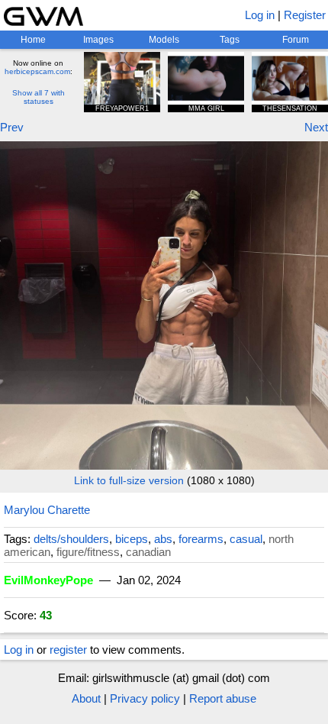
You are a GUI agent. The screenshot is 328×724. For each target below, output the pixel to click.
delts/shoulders (71, 538)
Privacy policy (145, 698)
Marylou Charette (47, 509)
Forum (295, 39)
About (86, 698)
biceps (131, 538)
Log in (260, 14)
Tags (230, 39)
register (68, 649)
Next (316, 127)
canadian (148, 551)
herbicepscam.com (37, 71)
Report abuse (222, 698)
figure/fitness (88, 551)
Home (33, 39)
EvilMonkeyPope (48, 580)
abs (163, 538)
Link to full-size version (129, 480)
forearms (200, 538)
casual (246, 538)
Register (305, 14)
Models (164, 39)
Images (98, 39)
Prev (12, 127)
